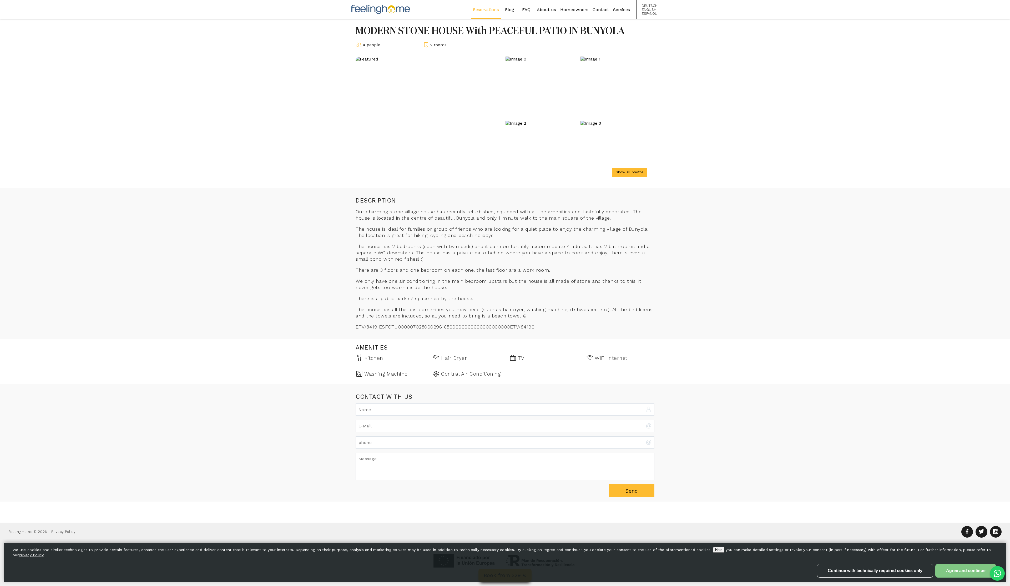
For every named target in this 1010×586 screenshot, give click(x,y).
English (649, 10)
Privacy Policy (63, 532)
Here (718, 550)
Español (649, 14)
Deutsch (650, 6)
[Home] (380, 9)
